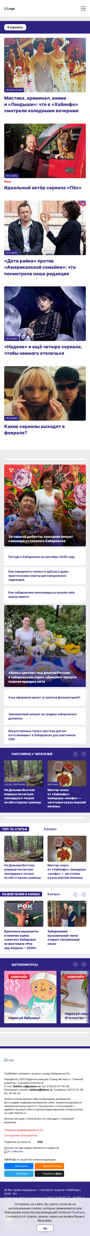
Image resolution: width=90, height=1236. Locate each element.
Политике (78, 1212)
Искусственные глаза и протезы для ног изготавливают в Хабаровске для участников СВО (42, 735)
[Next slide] (84, 754)
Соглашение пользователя (20, 1135)
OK (45, 1228)
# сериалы (15, 27)
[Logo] (22, 8)
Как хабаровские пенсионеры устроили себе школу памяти (41, 594)
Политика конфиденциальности (23, 1130)
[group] (23, 858)
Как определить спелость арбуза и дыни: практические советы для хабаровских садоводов (38, 575)
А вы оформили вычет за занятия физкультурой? (44, 697)
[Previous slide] (75, 754)
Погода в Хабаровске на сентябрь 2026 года (41, 557)
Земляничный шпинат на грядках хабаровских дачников (42, 716)
